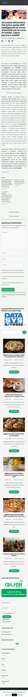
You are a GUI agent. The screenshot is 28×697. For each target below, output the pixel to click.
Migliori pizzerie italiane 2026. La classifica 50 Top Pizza (14, 356)
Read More (14, 372)
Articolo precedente (14, 212)
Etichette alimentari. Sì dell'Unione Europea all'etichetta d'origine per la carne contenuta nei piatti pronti (7, 183)
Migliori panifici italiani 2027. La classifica (14, 435)
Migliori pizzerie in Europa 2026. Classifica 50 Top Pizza (14, 515)
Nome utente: (5, 602)
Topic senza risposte (7, 634)
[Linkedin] (12, 41)
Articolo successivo (14, 216)
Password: (5, 608)
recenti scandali (17, 168)
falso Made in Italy (6, 166)
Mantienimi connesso (9, 613)
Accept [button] (14, 694)
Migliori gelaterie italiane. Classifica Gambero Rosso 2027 (14, 475)
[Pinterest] (9, 41)
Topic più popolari (6, 631)
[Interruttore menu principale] (24, 2)
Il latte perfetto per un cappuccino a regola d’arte (14, 395)
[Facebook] (2, 41)
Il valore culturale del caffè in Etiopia (14, 555)
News (14, 38)
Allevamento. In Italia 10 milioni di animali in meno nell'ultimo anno (19, 181)
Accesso (7, 616)
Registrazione (5, 619)
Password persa (6, 621)
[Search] (24, 332)
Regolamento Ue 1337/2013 (12, 67)
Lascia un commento (7, 38)
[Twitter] (5, 41)
